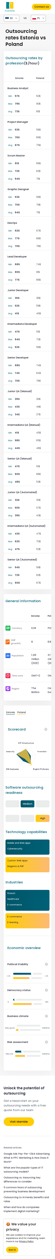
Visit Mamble (19, 1122)
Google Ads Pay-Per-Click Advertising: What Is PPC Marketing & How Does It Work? (27, 1158)
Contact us (41, 6)
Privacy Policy (26, 1241)
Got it (12, 1250)
